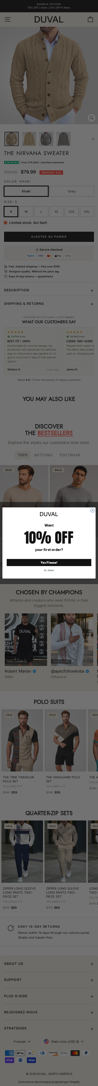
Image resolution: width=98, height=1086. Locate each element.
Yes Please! (49, 562)
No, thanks (49, 570)
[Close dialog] (92, 510)
